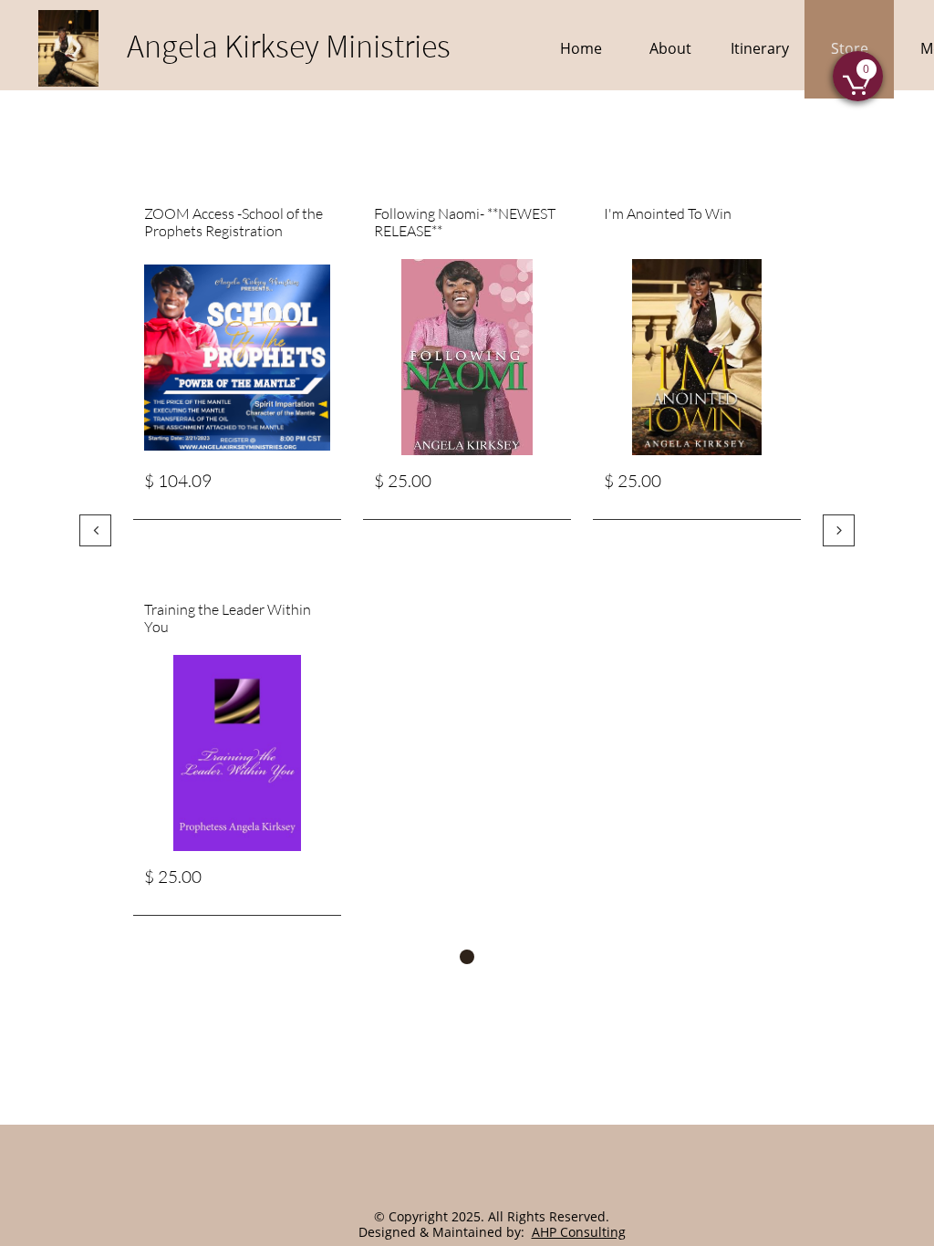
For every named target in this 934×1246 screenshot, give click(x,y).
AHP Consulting (579, 1232)
